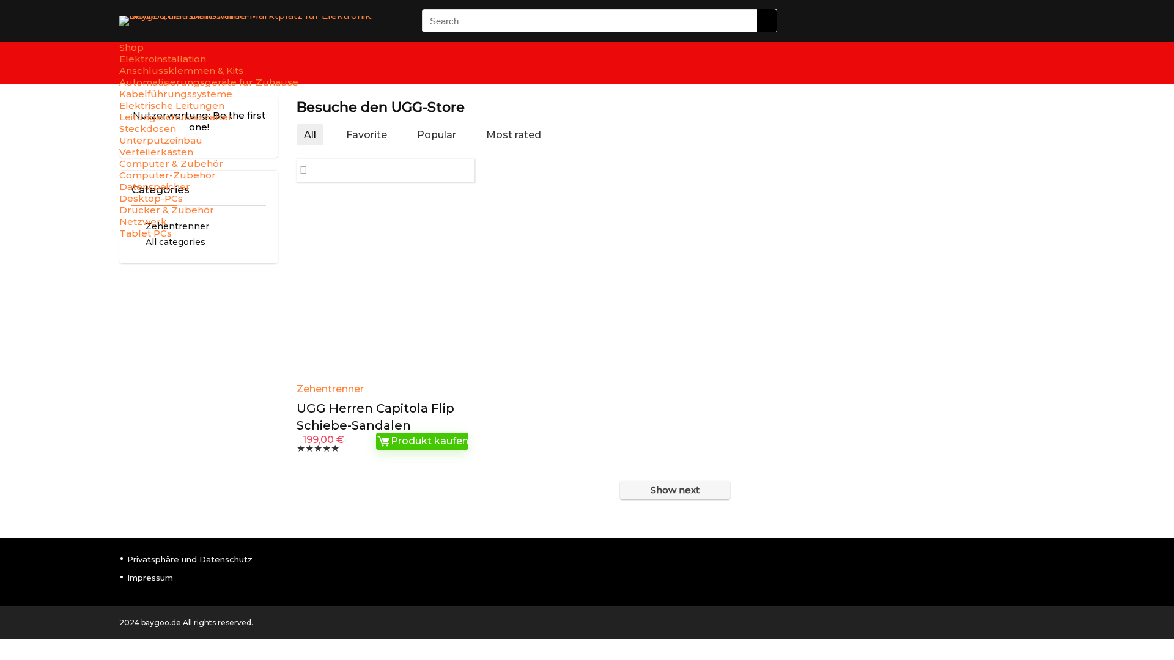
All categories (175, 242)
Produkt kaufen (429, 441)
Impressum (150, 577)
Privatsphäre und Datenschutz (190, 559)
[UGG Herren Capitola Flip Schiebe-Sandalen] (385, 286)
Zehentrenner (330, 389)
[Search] (767, 20)
